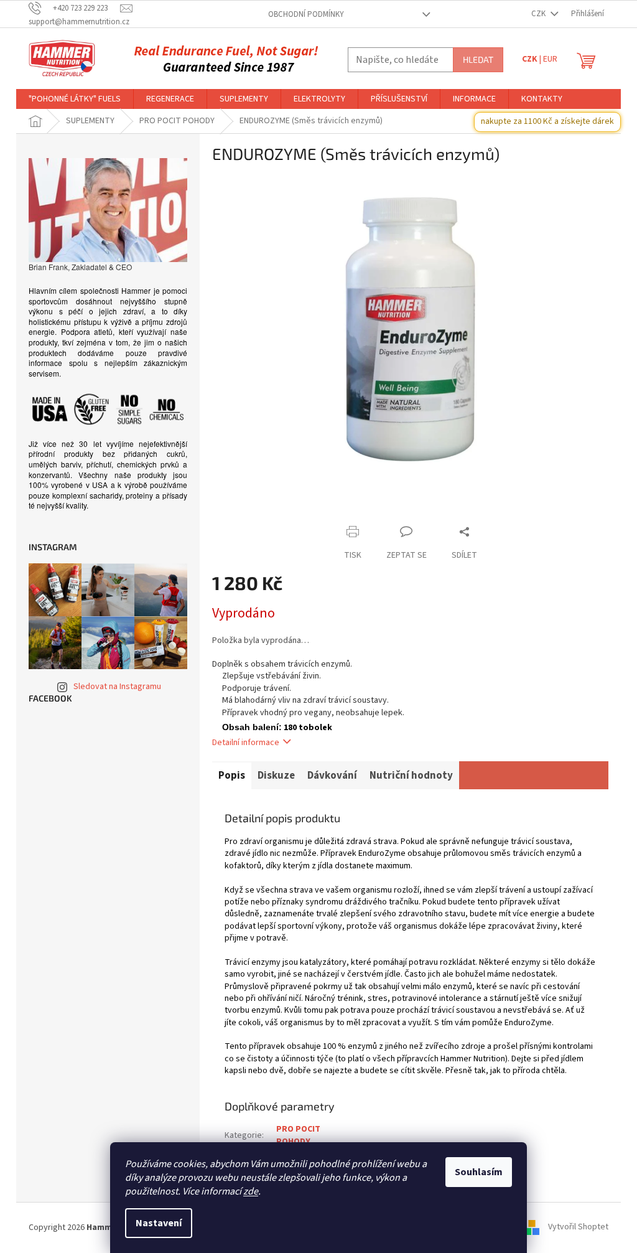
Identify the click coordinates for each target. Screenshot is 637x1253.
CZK (539, 13)
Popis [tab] (231, 775)
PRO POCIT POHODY (298, 1135)
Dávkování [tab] (332, 775)
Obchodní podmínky (306, 14)
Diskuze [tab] (276, 775)
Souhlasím (479, 1172)
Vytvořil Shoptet (578, 1227)
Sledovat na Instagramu (117, 686)
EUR (550, 59)
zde (250, 1191)
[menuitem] (74, 99)
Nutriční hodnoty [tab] (411, 775)
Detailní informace (245, 742)
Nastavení (159, 1223)
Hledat (478, 59)
